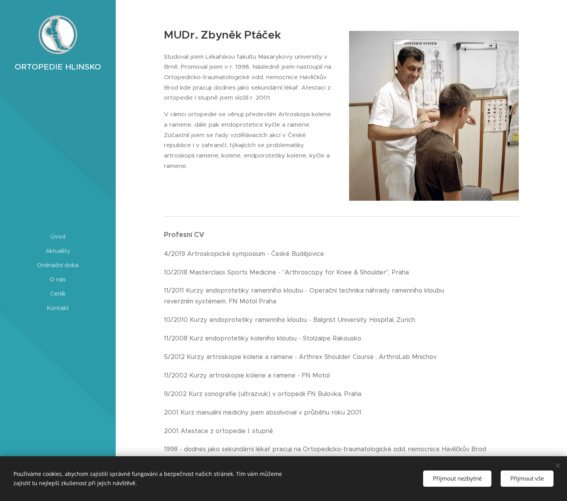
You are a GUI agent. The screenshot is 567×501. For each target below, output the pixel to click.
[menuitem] (57, 236)
